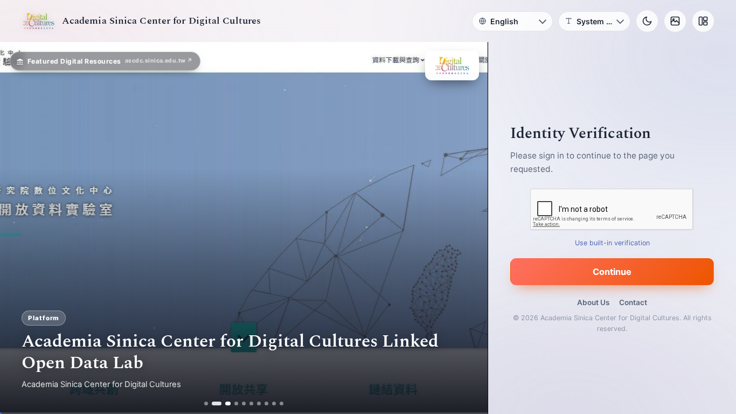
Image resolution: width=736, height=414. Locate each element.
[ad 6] (252, 403)
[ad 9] (274, 403)
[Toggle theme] (647, 21)
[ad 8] (267, 403)
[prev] (19, 228)
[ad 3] (225, 403)
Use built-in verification (612, 243)
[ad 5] (244, 403)
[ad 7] (259, 403)
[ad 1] (206, 403)
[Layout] (703, 21)
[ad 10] (282, 403)
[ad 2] (214, 403)
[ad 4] (237, 403)
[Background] (675, 21)
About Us (593, 302)
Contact (633, 302)
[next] (468, 228)
